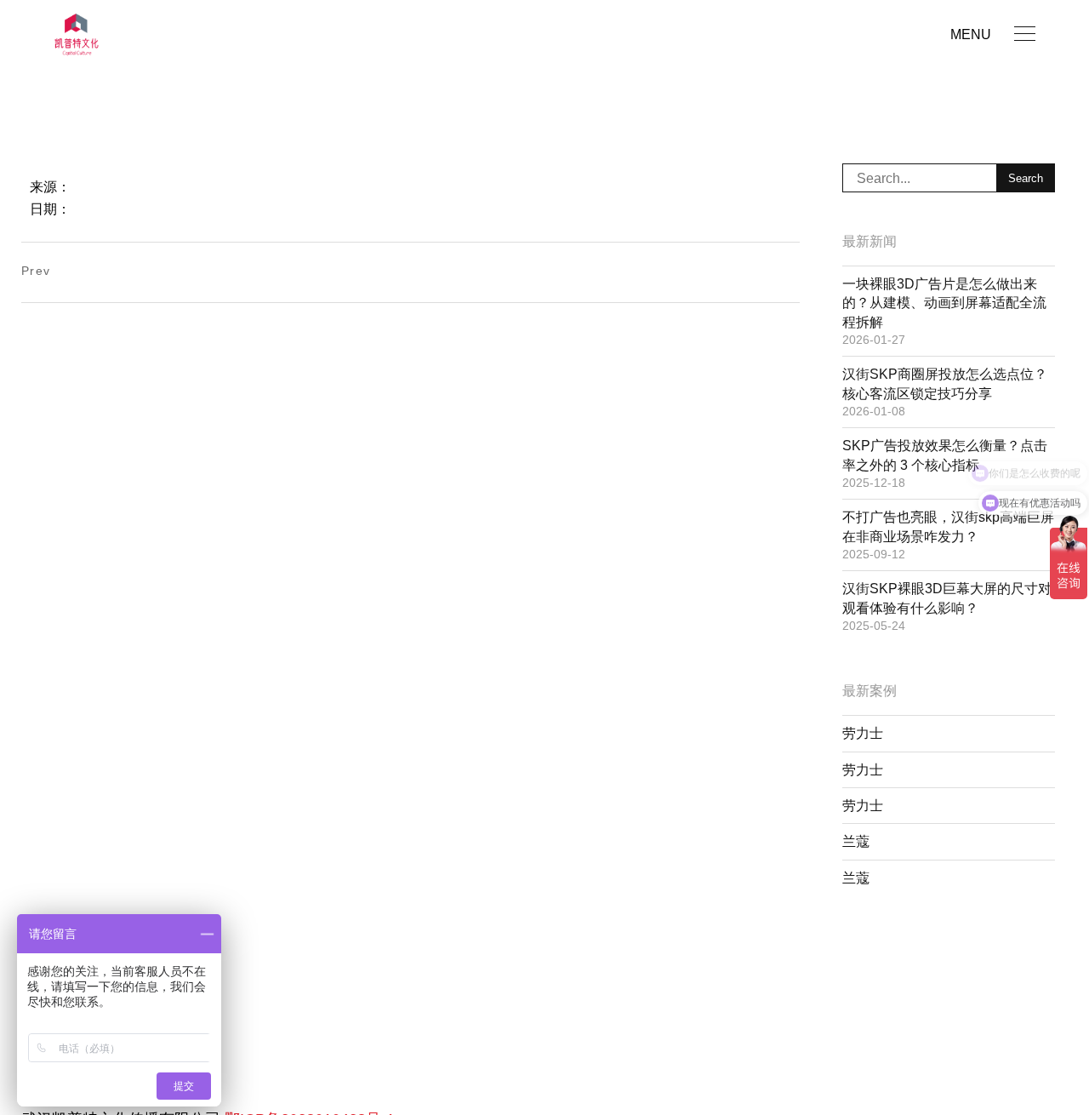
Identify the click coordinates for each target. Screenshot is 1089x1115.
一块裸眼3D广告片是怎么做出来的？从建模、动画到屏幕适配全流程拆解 (944, 303)
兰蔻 (855, 841)
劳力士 (862, 733)
